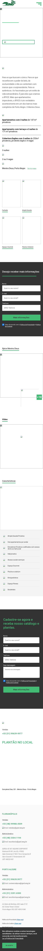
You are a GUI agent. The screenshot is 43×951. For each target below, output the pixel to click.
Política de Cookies (12, 682)
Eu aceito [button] (9, 945)
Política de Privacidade (27, 324)
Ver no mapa (31, 168)
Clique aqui (19, 919)
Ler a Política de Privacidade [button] (12, 938)
